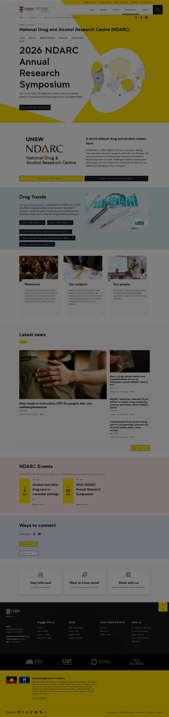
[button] (35, 107)
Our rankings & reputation (141, 628)
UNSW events (104, 631)
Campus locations (137, 634)
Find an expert (43, 631)
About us (32, 38)
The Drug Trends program (31, 205)
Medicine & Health (26, 25)
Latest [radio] (23, 342)
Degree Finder (74, 631)
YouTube (102, 474)
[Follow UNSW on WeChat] (41, 712)
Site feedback (149, 712)
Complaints (159, 712)
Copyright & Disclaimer (127, 712)
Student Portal (74, 634)
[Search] (158, 9)
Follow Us (11, 712)
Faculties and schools (139, 631)
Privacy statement (112, 712)
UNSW (21, 17)
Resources (63, 38)
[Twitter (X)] (136, 17)
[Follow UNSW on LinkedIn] (18, 712)
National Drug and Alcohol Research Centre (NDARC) (74, 29)
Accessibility (140, 712)
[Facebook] (141, 17)
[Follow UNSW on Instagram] (27, 712)
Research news (105, 634)
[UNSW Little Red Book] (45, 712)
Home (22, 38)
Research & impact (47, 38)
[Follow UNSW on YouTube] (36, 712)
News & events (77, 38)
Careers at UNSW (43, 634)
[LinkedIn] (146, 17)
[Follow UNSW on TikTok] (31, 712)
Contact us (41, 628)
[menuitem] (92, 10)
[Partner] (44, 10)
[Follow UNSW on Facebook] (23, 712)
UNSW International (76, 628)
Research (33, 17)
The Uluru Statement (39, 698)
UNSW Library (136, 641)
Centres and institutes (140, 638)
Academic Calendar (75, 638)
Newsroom (103, 628)
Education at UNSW (44, 638)
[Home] (26, 10)
